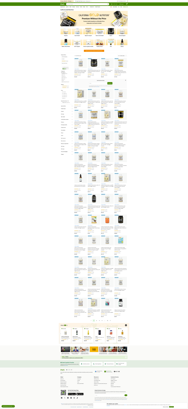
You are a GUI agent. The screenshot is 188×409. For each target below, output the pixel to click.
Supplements (62, 6)
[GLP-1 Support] (77, 42)
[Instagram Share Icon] (74, 398)
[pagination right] (110, 320)
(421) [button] (64, 73)
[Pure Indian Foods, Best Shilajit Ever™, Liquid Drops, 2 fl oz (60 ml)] (122, 333)
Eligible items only (65, 102)
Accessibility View (97, 380)
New (121, 6)
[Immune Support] (122, 31)
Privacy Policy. (97, 86)
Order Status (113, 381)
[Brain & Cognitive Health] (88, 42)
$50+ (63, 98)
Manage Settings (165, 406)
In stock (63, 58)
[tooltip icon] (67, 325)
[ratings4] (65, 87)
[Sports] (111, 31)
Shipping (112, 383)
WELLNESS (94, 349)
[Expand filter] (72, 106)
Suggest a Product (114, 380)
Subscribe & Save (64, 63)
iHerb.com (62, 403)
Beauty (73, 6)
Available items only (65, 67)
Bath (70, 6)
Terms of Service (98, 400)
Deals (111, 6)
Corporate (79, 378)
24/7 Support (113, 378)
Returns (112, 385)
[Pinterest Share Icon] (71, 398)
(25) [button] (64, 77)
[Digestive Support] (88, 31)
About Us (62, 378)
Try (118, 6)
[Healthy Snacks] (99, 42)
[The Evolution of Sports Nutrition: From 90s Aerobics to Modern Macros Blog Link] (122, 350)
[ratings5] (65, 86)
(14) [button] (63, 79)
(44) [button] (63, 76)
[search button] (107, 4)
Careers (78, 380)
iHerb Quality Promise (64, 386)
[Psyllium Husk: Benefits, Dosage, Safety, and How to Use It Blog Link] (84, 350)
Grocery (77, 6)
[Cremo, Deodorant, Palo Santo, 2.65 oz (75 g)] (65, 333)
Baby (84, 6)
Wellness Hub (125, 6)
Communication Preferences (115, 386)
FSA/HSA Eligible (64, 56)
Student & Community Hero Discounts (100, 383)
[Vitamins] (66, 31)
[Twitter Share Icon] (65, 398)
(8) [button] (63, 80)
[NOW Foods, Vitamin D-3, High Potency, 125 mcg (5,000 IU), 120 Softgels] (77, 333)
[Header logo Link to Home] (62, 4)
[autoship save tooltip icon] (68, 101)
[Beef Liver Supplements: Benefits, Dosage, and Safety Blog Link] (65, 350)
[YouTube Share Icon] (68, 398)
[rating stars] (76, 74)
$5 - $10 (63, 93)
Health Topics (97, 6)
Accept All (171, 406)
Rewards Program (63, 381)
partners (125, 404)
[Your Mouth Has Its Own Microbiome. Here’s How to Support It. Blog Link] (103, 350)
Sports (67, 6)
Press (78, 381)
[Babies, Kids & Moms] (66, 42)
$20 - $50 (63, 96)
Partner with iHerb (80, 383)
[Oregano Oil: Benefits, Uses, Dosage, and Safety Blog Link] (75, 350)
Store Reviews (62, 380)
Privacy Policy (125, 399)
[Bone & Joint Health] (99, 31)
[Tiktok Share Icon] (77, 398)
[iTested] (64, 68)
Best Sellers (115, 6)
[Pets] (111, 42)
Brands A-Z (92, 6)
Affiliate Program (63, 383)
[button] (127, 1)
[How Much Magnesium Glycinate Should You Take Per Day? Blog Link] (113, 350)
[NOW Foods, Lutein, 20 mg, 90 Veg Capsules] (99, 333)
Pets (87, 6)
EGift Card (96, 385)
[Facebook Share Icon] (61, 398)
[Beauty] (122, 42)
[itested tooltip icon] (66, 68)
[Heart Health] (77, 31)
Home (81, 6)
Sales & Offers (96, 381)
